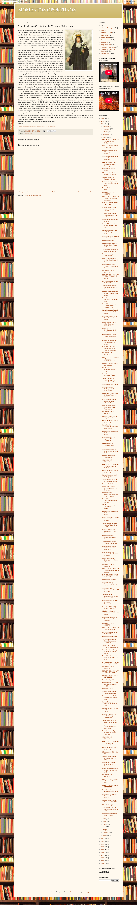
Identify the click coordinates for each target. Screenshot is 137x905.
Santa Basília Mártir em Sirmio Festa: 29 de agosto (109, 317)
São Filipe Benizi (107, 688)
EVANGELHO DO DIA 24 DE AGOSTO (110, 633)
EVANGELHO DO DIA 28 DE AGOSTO (110, 364)
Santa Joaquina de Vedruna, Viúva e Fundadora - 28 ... (108, 380)
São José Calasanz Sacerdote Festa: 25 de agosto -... (110, 612)
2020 (103, 847)
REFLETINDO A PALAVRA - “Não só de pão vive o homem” (110, 570)
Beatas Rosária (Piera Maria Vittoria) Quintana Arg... (109, 715)
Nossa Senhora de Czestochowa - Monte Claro (110, 560)
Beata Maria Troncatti (109, 579)
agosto (105, 137)
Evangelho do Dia (106, 32)
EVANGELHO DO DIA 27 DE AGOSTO (110, 421)
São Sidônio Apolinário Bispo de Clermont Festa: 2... (109, 795)
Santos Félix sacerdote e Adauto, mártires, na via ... (110, 225)
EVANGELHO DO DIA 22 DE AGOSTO (110, 748)
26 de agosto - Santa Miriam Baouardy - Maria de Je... (109, 547)
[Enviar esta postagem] (44, 131)
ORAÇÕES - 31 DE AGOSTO (108, 193)
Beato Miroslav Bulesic (109, 636)
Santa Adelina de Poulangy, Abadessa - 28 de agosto (110, 388)
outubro (105, 132)
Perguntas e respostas (108, 47)
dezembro (106, 126)
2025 (103, 121)
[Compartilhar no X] (51, 131)
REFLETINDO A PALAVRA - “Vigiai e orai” (110, 417)
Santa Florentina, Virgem (110, 384)
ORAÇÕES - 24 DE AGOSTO (108, 667)
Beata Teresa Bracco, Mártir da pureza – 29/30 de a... (109, 324)
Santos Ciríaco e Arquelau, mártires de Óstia (110, 703)
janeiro (105, 835)
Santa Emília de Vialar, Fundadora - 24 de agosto (109, 651)
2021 (103, 844)
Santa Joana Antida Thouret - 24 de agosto (110, 646)
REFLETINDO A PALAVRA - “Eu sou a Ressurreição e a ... (110, 358)
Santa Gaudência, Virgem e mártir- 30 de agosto (110, 237)
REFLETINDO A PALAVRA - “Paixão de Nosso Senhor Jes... (110, 141)
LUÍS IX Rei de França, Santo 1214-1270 (109, 607)
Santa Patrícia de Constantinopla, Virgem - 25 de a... (110, 583)
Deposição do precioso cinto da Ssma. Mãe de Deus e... (110, 183)
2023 (103, 838)
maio (104, 824)
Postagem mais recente (26, 192)
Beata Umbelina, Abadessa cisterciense (110, 790)
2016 (103, 858)
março (105, 829)
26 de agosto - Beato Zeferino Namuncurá (109, 542)
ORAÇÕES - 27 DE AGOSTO (108, 461)
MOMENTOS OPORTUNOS (47, 9)
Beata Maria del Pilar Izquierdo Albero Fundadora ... (109, 438)
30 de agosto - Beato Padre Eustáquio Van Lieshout (109, 215)
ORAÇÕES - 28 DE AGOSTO (108, 412)
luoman (72, 892)
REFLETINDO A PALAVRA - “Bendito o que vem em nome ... (110, 198)
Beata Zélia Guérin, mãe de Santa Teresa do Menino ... (110, 395)
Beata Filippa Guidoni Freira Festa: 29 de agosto (109, 336)
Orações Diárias (106, 44)
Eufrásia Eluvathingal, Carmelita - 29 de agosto (109, 342)
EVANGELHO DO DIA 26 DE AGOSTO (110, 471)
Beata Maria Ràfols (108, 240)
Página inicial (56, 192)
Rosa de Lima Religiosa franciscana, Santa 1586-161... (109, 732)
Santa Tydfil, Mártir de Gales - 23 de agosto (109, 721)
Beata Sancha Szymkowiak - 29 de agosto (109, 330)
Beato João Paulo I (108, 484)
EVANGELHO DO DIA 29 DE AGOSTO (110, 282)
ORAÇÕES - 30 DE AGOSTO (108, 271)
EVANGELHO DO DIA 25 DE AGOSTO (110, 575)
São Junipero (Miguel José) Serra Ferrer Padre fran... (109, 407)
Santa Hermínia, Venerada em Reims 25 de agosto (110, 589)
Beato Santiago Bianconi (110, 680)
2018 (103, 852)
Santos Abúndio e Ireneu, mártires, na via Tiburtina (110, 709)
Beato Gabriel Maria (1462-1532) (108, 456)
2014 (103, 863)
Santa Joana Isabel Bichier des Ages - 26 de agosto (109, 488)
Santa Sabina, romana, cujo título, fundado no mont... (110, 299)
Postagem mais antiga (85, 192)
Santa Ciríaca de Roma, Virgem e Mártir (110, 814)
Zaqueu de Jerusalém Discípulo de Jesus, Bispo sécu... (109, 726)
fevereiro (106, 832)
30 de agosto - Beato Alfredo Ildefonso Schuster (109, 208)
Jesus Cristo (104, 35)
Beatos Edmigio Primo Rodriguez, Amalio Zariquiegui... (109, 164)
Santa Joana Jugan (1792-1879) (108, 254)
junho (105, 821)
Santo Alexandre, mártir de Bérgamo (109, 476)
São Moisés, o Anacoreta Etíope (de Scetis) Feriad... (110, 369)
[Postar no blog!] (50, 131)
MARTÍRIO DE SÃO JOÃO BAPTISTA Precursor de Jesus (109, 348)
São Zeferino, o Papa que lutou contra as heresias (110, 506)
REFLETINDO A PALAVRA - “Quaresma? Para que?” (110, 780)
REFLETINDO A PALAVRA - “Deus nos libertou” (110, 672)
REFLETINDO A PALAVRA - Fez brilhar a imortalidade (110, 743)
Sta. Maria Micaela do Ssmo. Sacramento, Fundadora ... (109, 641)
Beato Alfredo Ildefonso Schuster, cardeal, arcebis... (109, 151)
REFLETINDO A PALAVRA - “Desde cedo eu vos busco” (110, 276)
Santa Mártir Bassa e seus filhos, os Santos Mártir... (110, 809)
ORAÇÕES (104, 42)
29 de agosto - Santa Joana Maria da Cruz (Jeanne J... (109, 287)
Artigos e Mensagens (107, 28)
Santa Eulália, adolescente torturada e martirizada (110, 426)
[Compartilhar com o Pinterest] (55, 131)
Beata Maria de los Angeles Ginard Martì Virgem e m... (109, 537)
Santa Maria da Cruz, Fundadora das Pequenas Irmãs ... (109, 305)
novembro (106, 129)
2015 (103, 860)
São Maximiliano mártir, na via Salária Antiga (109, 480)
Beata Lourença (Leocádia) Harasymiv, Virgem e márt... (110, 494)
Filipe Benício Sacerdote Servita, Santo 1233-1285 (110, 770)
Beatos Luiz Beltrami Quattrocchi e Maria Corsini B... (109, 531)
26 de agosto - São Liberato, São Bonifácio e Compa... (110, 553)
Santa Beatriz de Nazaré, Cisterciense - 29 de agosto (110, 311)
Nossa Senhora (105, 40)
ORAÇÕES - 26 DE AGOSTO (108, 565)
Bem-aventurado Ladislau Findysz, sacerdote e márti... (110, 697)
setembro (106, 134)
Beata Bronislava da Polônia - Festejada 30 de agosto (110, 266)
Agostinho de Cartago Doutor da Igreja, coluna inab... (109, 401)
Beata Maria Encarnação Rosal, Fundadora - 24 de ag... (110, 657)
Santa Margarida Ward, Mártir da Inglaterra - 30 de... (109, 231)
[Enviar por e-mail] (48, 131)
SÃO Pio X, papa (107, 805)
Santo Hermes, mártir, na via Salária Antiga (110, 374)
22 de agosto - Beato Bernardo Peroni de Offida (109, 758)
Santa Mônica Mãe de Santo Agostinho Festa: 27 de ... (110, 451)
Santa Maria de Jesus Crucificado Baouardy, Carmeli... (110, 500)
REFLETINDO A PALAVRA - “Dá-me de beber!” (110, 628)
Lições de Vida (105, 37)
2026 (103, 118)
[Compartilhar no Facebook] (53, 131)
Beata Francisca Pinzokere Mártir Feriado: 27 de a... (109, 445)
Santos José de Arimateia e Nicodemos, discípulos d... (110, 157)
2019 (103, 849)
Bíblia (102, 30)
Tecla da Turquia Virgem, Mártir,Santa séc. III (110, 250)
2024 (103, 124)
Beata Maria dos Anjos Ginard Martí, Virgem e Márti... (110, 245)
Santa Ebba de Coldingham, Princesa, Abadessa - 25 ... (110, 596)
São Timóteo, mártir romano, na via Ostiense (108, 764)
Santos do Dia (28, 134)
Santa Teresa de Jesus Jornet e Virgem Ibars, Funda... (110, 525)
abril (104, 827)
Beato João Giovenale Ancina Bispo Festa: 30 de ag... (110, 260)
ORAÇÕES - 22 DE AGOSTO (108, 775)
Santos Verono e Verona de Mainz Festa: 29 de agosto (110, 293)
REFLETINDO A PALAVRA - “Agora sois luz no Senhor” (110, 466)
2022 (103, 841)
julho (104, 819)
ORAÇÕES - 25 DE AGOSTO (108, 624)
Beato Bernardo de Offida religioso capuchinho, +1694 (110, 684)
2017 (103, 855)
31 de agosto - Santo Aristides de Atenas (109, 173)
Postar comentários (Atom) (32, 195)
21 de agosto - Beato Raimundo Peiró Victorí (110, 801)
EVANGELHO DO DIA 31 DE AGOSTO (110, 146)
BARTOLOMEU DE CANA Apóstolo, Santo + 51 (110, 663)
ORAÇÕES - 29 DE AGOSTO (108, 353)
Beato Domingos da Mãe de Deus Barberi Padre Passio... (110, 432)
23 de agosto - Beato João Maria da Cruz (109, 692)
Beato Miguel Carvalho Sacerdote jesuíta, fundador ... (109, 618)
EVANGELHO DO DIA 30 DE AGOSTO (110, 203)
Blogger (87, 892)
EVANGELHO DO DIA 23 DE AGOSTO (110, 676)
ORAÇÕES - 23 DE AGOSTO (108, 738)
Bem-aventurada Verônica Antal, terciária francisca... (110, 518)
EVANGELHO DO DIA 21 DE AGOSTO (110, 786)
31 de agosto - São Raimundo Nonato (108, 178)
